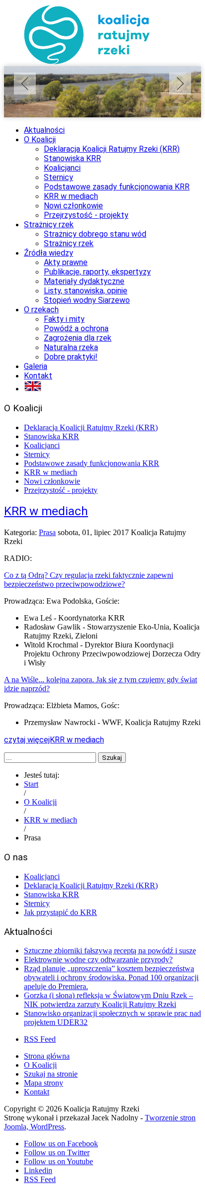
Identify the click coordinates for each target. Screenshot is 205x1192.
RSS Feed (40, 1039)
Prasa (47, 532)
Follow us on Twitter (57, 1152)
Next (180, 83)
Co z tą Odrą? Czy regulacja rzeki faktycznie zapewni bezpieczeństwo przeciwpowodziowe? (88, 579)
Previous (25, 83)
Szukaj (112, 757)
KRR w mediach (46, 511)
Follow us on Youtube (58, 1161)
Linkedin (38, 1170)
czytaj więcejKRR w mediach (54, 739)
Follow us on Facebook (61, 1143)
